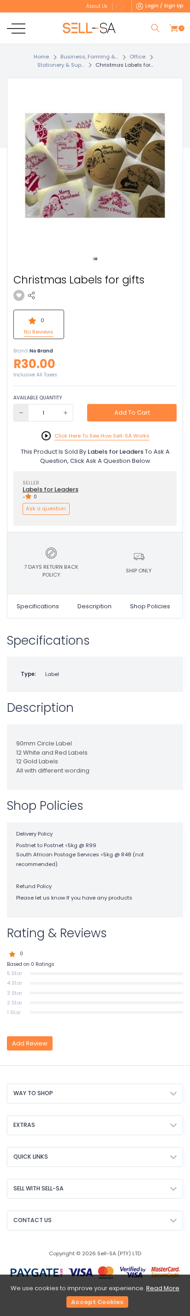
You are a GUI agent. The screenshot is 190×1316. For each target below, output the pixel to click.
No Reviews (38, 331)
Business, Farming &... (89, 56)
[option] (95, 165)
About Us (96, 6)
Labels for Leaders (50, 489)
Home (41, 56)
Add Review (30, 1043)
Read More (162, 1288)
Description (94, 606)
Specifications (38, 606)
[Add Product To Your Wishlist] (18, 295)
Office (137, 56)
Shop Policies (150, 606)
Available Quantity (37, 398)
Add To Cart (132, 412)
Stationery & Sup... (60, 65)
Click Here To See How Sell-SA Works (101, 435)
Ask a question (46, 508)
